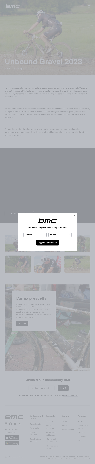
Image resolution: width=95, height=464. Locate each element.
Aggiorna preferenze (47, 243)
